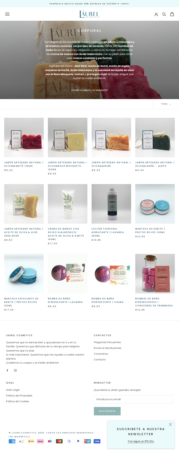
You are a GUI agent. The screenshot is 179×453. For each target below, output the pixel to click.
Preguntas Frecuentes (107, 342)
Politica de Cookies (17, 401)
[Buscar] (164, 14)
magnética (22, 436)
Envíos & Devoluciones (107, 348)
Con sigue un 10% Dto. (141, 441)
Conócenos (101, 354)
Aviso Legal (12, 390)
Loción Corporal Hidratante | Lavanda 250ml (108, 232)
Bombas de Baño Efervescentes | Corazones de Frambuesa (154, 302)
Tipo (165, 104)
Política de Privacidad (19, 395)
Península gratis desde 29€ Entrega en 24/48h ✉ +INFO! (89, 3)
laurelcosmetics (24, 432)
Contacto (100, 359)
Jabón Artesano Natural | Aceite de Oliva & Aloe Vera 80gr (24, 232)
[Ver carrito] (172, 14)
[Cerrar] (170, 424)
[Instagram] (15, 370)
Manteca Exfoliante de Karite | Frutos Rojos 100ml (21, 302)
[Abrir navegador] (7, 14)
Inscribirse (107, 411)
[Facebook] (7, 370)
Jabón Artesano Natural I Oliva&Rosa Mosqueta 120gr (67, 166)
